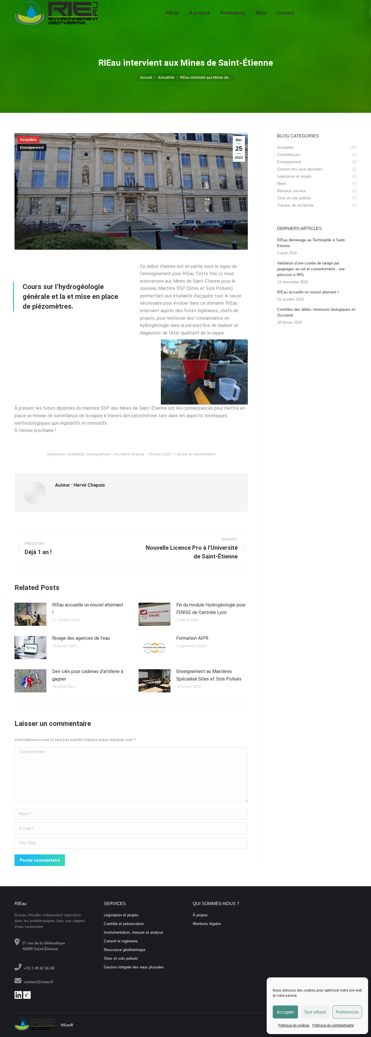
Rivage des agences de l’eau (81, 638)
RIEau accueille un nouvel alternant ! (87, 608)
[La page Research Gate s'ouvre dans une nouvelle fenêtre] (27, 997)
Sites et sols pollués (121, 958)
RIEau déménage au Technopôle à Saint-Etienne (311, 243)
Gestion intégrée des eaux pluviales (134, 967)
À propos (200, 915)
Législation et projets (121, 915)
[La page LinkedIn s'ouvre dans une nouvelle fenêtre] (18, 997)
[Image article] (30, 614)
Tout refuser (315, 1012)
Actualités (28, 140)
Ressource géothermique (125, 950)
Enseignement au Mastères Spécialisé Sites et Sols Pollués (208, 675)
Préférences (347, 1012)
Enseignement (32, 148)
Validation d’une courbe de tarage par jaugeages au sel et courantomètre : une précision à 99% (311, 269)
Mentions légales (207, 924)
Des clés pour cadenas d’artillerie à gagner (87, 675)
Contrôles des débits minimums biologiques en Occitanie (316, 312)
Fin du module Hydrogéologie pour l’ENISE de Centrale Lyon (210, 608)
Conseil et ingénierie (121, 941)
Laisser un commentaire (195, 454)
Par (129, 454)
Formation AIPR (192, 638)
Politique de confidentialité (333, 1025)
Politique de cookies (294, 1025)
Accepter (285, 1012)
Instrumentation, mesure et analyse (133, 932)
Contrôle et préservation (124, 924)
